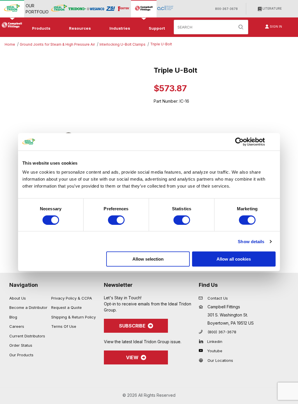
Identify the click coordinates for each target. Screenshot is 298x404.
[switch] (116, 220)
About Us (17, 298)
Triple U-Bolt (161, 44)
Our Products (21, 355)
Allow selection (148, 259)
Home (10, 44)
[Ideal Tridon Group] (12, 8)
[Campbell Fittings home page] (11, 25)
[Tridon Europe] (77, 9)
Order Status (20, 345)
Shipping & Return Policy (73, 317)
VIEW (132, 357)
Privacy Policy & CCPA (71, 298)
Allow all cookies (234, 259)
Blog (13, 317)
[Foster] (124, 9)
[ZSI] (110, 8)
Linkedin (214, 341)
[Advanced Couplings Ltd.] (165, 9)
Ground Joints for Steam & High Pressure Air (57, 44)
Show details (251, 241)
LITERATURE (272, 8)
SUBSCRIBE (132, 326)
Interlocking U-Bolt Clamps (123, 44)
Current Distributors (27, 336)
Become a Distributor (28, 307)
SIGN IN (275, 26)
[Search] (241, 27)
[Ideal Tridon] (59, 8)
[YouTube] (202, 350)
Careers (16, 326)
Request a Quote (66, 307)
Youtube (214, 350)
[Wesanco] (95, 9)
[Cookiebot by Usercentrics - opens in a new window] (239, 141)
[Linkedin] (202, 341)
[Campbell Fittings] (143, 8)
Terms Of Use (63, 326)
